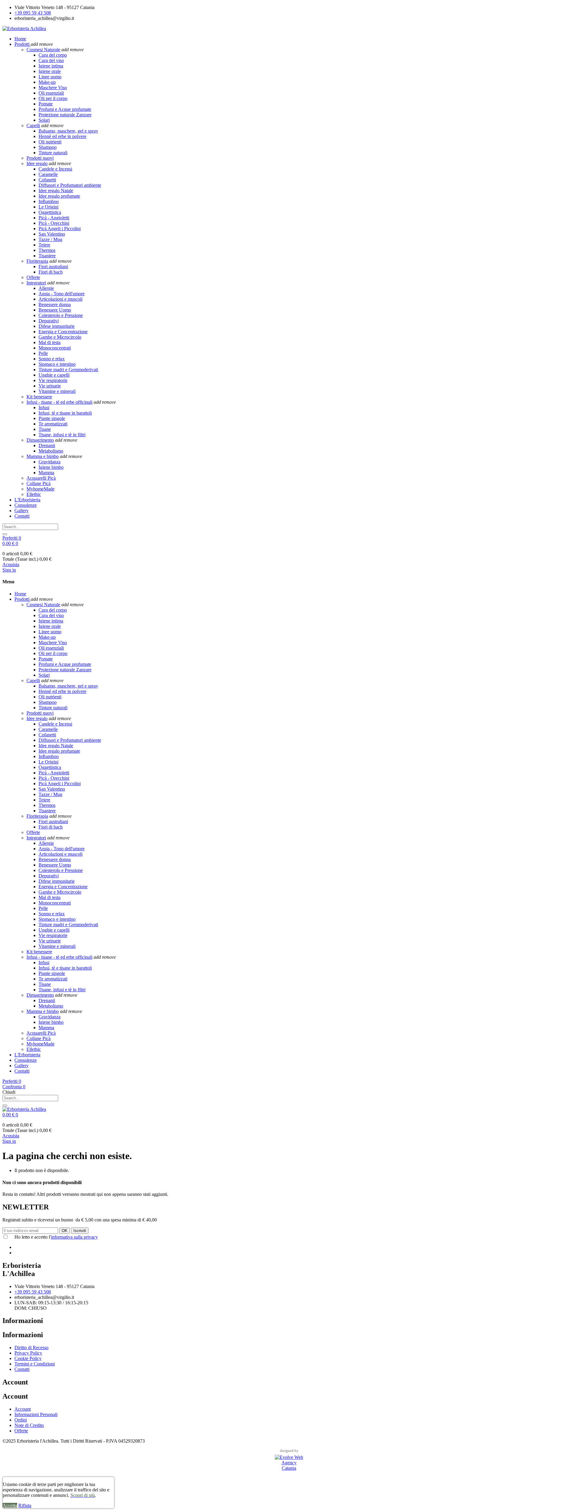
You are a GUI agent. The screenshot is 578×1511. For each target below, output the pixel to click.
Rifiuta (24, 1505)
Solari (44, 120)
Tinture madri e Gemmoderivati (68, 369)
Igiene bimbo (51, 467)
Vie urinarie (50, 385)
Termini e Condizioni (34, 1363)
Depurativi (49, 320)
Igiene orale (50, 71)
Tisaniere (47, 255)
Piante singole (52, 418)
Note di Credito (29, 1425)
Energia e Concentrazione (63, 331)
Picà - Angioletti (54, 217)
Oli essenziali (51, 93)
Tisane (45, 429)
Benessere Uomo (55, 309)
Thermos (47, 250)
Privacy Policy (28, 1353)
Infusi (44, 407)
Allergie (46, 288)
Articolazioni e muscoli (60, 299)
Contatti (22, 1369)
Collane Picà (38, 483)
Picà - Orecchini (54, 223)
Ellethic (33, 494)
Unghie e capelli (54, 375)
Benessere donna (55, 304)
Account (22, 1409)
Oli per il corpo (53, 98)
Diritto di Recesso (31, 1347)
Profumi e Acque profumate (65, 109)
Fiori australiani (53, 266)
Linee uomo (50, 76)
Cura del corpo (53, 55)
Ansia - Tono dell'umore (62, 293)
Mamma (46, 472)
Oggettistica (50, 212)
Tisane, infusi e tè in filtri (62, 434)
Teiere (44, 244)
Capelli (33, 125)
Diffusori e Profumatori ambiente (70, 185)
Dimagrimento (40, 440)
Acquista (10, 564)
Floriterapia (37, 261)
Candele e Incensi (55, 168)
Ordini (20, 1419)
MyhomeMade (40, 488)
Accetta (10, 1505)
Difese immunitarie (57, 326)
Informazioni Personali (35, 1414)
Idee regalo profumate (59, 196)
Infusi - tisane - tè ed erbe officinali (59, 402)
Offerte (33, 277)
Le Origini (48, 206)
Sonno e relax (52, 358)
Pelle (43, 353)
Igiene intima (51, 65)
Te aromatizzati (53, 423)
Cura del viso (51, 60)
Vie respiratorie (53, 380)
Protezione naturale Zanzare (65, 114)
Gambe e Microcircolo (60, 337)
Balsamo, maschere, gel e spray (68, 130)
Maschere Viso (53, 87)
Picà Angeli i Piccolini (60, 228)
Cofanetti (47, 179)
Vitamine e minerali (57, 391)
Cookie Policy (28, 1358)
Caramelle (48, 174)
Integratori (36, 282)
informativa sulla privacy (74, 1237)
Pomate (46, 103)
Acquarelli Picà (41, 478)
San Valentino (52, 234)
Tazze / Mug (50, 239)
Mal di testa (50, 342)
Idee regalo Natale (56, 190)
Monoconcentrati (55, 347)
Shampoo (48, 147)
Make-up (47, 82)
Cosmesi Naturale (43, 49)
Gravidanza (50, 461)
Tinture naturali (53, 152)
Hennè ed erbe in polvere (62, 136)
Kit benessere (39, 396)
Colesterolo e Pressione (61, 315)
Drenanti (47, 445)
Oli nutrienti (50, 141)
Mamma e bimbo (42, 456)
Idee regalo (37, 163)
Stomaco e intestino (57, 364)
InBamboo (49, 201)
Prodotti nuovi (40, 158)
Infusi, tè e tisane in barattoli (65, 412)
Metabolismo (51, 450)
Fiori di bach (51, 271)
